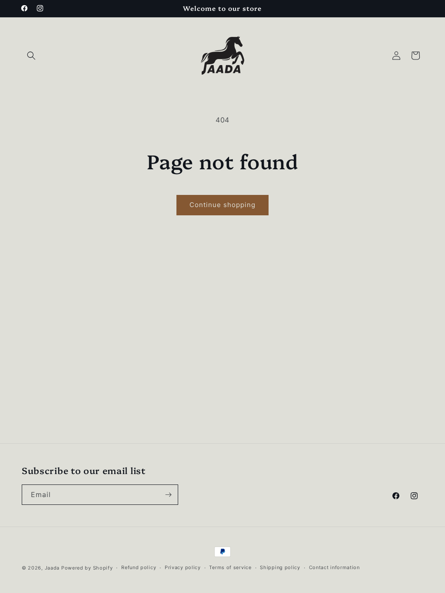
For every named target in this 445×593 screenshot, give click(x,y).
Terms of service (230, 567)
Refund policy (138, 567)
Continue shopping (222, 205)
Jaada (52, 568)
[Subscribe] (168, 494)
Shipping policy (280, 567)
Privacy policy (183, 567)
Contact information (334, 567)
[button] (31, 55)
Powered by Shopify (87, 568)
